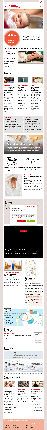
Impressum (5, 425)
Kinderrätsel (14, 427)
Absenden (6, 326)
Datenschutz (10, 425)
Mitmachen (10, 420)
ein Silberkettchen (9, 319)
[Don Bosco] (41, 2)
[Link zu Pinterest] (39, 423)
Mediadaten (15, 425)
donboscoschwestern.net (29, 427)
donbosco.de (27, 425)
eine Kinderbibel (9, 323)
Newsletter (16, 420)
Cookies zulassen (31, 220)
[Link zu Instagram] (34, 423)
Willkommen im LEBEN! (32, 161)
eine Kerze (8, 320)
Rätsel (10, 427)
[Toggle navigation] (40, 6)
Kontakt (18, 427)
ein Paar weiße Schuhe (10, 322)
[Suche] (5, 1)
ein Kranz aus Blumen (10, 317)
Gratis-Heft (21, 420)
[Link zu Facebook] (36, 423)
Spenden (26, 420)
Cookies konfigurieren (22, 220)
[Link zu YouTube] (42, 423)
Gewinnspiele (6, 427)
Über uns (6, 420)
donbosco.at (32, 425)
